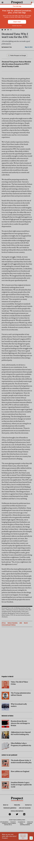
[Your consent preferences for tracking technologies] (31, 838)
